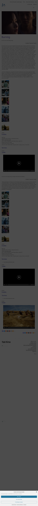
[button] (36, 491)
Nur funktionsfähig (19, 499)
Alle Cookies (19, 496)
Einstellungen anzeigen (19, 502)
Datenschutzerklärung (20, 504)
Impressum (24, 504)
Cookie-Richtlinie (14, 504)
